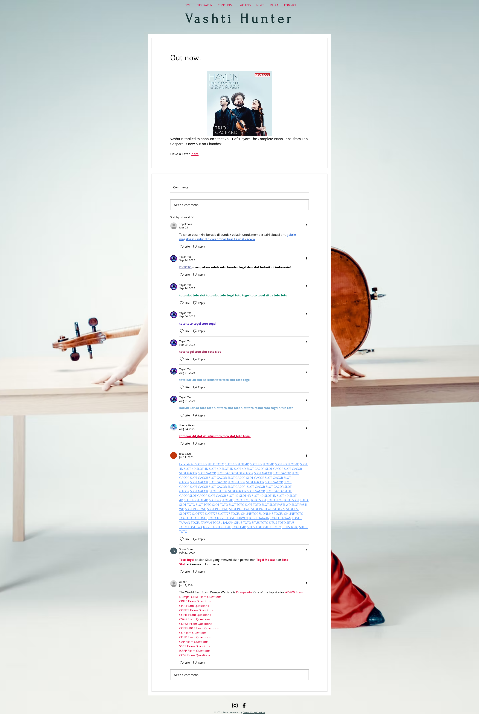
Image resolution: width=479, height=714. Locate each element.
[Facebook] (244, 705)
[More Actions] (306, 226)
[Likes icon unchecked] (181, 246)
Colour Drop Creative (254, 712)
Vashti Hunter (239, 18)
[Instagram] (235, 705)
